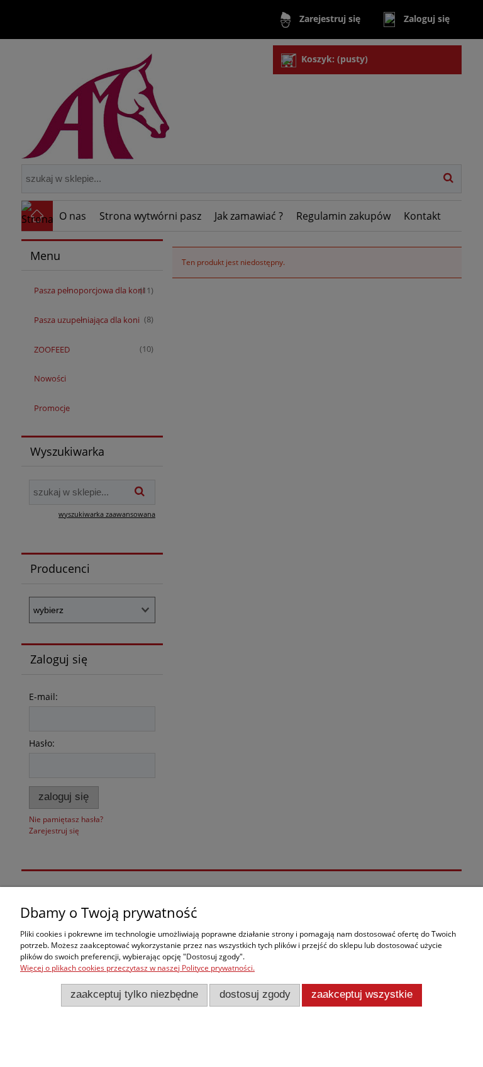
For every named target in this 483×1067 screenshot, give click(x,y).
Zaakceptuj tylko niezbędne (134, 994)
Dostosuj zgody (255, 994)
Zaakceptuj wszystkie (362, 994)
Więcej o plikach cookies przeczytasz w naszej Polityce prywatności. (137, 968)
